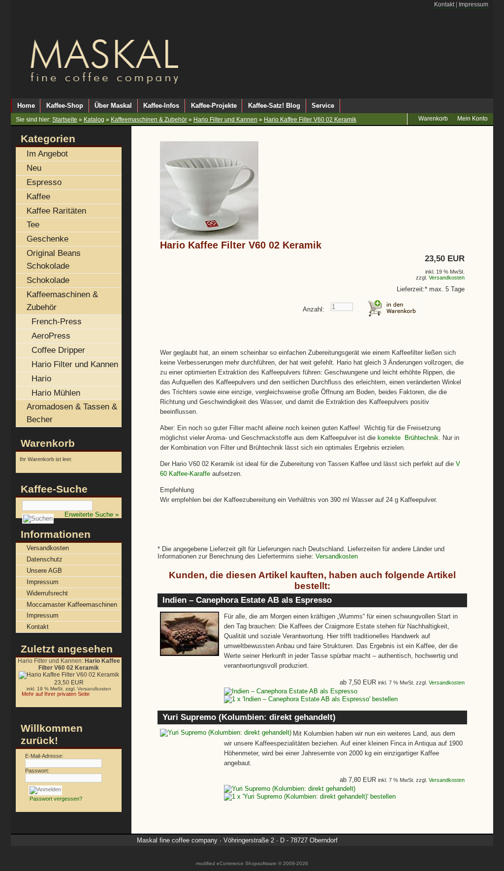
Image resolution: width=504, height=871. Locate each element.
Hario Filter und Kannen (225, 119)
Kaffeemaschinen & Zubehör (149, 119)
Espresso (44, 182)
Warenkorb (48, 443)
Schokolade (48, 280)
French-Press (57, 321)
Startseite (64, 119)
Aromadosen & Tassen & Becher (72, 413)
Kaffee (38, 196)
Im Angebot (47, 153)
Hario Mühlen (56, 393)
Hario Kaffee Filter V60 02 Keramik (310, 119)
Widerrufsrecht (47, 593)
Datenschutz (45, 559)
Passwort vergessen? (56, 799)
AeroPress (51, 336)
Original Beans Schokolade (54, 259)
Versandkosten (447, 277)
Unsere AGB (44, 570)
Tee (33, 224)
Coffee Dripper (58, 350)
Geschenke (47, 239)
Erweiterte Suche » (91, 514)
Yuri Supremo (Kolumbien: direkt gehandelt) (249, 717)
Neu (34, 168)
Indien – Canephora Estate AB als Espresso (247, 600)
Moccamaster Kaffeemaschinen (72, 604)
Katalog (94, 119)
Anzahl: (313, 309)
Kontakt (444, 4)
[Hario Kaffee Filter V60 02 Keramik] (209, 237)
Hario (41, 378)
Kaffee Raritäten (56, 211)
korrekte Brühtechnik (408, 437)
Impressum (473, 4)
